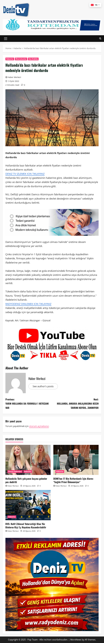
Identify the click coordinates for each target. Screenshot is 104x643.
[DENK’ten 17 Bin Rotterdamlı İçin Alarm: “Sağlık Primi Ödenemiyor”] (76, 460)
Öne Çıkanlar (21, 59)
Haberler (9, 59)
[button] (6, 38)
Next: (78, 403)
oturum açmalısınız (39, 426)
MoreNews (75, 639)
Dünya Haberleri (15, 471)
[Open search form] (100, 38)
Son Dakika (33, 59)
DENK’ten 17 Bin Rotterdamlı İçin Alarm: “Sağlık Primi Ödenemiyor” (73, 480)
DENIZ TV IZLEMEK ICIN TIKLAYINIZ (25, 173)
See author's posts (43, 386)
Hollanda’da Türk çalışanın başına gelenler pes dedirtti (26, 480)
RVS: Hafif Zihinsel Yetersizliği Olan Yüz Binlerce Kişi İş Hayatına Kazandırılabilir (25, 525)
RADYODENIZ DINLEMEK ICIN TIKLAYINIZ (28, 304)
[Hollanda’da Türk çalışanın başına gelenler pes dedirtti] (28, 460)
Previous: (27, 403)
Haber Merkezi (14, 77)
